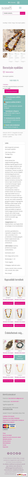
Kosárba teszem (11, 91)
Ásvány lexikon (7, 441)
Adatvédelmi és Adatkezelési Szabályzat (13, 420)
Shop (4, 433)
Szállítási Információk (8, 416)
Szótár (4, 445)
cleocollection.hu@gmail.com (16, 398)
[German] (20, 474)
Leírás (6, 143)
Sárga (13, 23)
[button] (22, 31)
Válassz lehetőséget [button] (20, 357)
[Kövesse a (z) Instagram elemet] (11, 453)
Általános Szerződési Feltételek (11, 418)
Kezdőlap (5, 23)
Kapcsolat (5, 447)
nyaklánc (10, 136)
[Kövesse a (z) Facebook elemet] (8, 453)
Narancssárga (10, 134)
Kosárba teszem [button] (8, 303)
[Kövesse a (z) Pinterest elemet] (20, 453)
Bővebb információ (8, 299)
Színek (9, 23)
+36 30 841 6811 (14, 401)
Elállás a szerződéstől (8, 422)
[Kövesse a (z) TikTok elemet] (17, 453)
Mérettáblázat (6, 443)
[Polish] (23, 474)
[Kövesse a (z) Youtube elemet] (14, 453)
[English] (18, 474)
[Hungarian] (22, 474)
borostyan (5, 136)
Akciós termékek (7, 435)
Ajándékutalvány (7, 439)
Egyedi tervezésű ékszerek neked (12, 437)
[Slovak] (25, 474)
